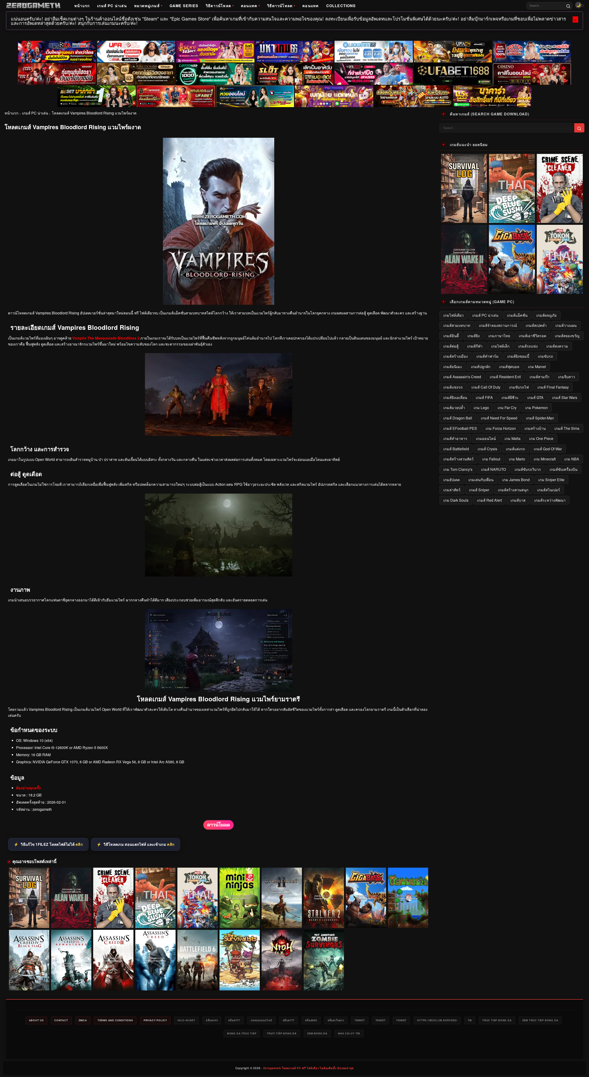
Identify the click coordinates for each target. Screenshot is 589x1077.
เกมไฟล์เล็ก (500, 346)
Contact (61, 1020)
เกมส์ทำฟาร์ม (487, 356)
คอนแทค (249, 5)
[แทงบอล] (176, 96)
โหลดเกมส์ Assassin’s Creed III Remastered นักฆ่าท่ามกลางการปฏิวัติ (71, 981)
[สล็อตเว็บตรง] (334, 96)
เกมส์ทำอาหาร (455, 438)
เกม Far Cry (507, 407)
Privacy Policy (155, 1020)
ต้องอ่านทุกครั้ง (28, 787)
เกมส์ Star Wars (564, 397)
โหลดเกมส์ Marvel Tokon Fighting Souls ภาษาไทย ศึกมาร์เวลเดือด (197, 919)
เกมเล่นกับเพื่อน (481, 479)
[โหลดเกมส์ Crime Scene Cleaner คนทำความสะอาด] (113, 898)
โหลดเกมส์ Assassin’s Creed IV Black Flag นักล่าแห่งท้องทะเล (29, 981)
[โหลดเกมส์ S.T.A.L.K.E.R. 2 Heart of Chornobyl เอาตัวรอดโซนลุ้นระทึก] (324, 898)
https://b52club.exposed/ (437, 1020)
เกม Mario (517, 459)
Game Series (184, 5)
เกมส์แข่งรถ (453, 387)
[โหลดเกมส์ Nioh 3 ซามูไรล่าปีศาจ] (282, 960)
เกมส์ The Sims (566, 428)
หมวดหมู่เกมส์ (147, 5)
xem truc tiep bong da (540, 1020)
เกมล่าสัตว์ (451, 489)
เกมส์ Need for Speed (499, 418)
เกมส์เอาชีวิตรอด (532, 335)
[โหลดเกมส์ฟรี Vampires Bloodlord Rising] (218, 434)
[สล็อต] (413, 96)
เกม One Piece (541, 438)
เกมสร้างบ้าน (535, 428)
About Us (36, 1020)
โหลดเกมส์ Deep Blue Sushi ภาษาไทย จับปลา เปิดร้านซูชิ (155, 919)
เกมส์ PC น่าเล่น (112, 5)
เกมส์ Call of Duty (485, 387)
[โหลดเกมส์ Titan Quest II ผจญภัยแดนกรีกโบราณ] (282, 898)
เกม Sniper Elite (551, 479)
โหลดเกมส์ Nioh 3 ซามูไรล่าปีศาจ (282, 984)
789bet (360, 1020)
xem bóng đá (317, 1033)
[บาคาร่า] (97, 96)
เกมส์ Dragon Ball (457, 418)
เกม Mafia (512, 438)
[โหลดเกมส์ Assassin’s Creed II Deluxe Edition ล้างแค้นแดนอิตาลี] (113, 960)
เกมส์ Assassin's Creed (462, 376)
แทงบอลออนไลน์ (261, 1020)
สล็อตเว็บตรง (336, 1020)
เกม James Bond (516, 479)
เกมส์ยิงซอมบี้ (518, 356)
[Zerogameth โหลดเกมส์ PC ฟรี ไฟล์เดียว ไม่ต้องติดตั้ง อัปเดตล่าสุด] (33, 5)
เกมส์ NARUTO (493, 469)
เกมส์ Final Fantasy (553, 387)
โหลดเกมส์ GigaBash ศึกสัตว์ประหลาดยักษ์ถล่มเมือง (366, 919)
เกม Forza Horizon (501, 428)
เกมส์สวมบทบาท (456, 325)
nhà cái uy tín (349, 1033)
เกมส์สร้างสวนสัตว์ (458, 459)
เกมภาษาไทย (499, 335)
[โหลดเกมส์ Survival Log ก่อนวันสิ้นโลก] (29, 898)
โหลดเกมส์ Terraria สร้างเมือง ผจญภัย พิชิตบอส (407, 921)
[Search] (568, 6)
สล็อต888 (311, 1020)
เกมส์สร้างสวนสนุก (513, 489)
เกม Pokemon (536, 407)
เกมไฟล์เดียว (453, 315)
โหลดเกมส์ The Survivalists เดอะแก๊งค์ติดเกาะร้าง (239, 981)
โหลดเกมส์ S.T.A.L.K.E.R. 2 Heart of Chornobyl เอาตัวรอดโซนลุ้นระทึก (323, 919)
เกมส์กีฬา (474, 346)
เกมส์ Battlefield (456, 448)
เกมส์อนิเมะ (452, 366)
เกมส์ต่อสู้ (451, 346)
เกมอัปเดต (451, 479)
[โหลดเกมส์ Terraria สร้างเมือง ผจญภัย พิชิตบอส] (408, 898)
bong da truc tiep (242, 1033)
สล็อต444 (212, 1020)
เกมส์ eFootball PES (460, 428)
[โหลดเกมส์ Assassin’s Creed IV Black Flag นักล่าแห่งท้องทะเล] (29, 960)
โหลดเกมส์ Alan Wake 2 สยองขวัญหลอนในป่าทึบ (71, 921)
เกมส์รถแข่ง (528, 346)
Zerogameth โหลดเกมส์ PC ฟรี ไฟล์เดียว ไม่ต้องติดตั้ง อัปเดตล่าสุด (308, 1068)
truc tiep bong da (497, 1020)
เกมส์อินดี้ (451, 335)
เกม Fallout (491, 459)
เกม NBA (571, 459)
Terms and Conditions (115, 1020)
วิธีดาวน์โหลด (218, 5)
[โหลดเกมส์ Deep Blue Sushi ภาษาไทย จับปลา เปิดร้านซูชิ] (155, 898)
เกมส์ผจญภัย (546, 315)
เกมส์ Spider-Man (540, 418)
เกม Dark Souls (455, 500)
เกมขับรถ (545, 356)
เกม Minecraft (545, 459)
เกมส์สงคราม (557, 346)
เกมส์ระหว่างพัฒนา (550, 500)
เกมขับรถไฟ (519, 387)
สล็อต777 (234, 1020)
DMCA (83, 1020)
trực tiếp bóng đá (282, 1033)
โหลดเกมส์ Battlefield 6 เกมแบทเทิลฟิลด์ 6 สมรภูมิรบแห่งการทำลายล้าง (197, 981)
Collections (341, 5)
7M (470, 1020)
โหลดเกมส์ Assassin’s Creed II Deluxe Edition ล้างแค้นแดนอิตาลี (113, 981)
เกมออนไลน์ (486, 438)
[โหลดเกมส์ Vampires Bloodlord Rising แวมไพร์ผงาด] (218, 828)
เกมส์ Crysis (487, 448)
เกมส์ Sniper (479, 489)
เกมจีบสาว (566, 376)
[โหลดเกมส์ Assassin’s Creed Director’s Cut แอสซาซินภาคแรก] (155, 960)
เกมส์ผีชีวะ (510, 397)
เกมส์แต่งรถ (515, 448)
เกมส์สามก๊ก (539, 376)
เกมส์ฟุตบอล (509, 366)
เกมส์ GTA (535, 397)
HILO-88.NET (186, 1020)
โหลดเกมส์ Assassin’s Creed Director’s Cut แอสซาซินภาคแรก (155, 981)
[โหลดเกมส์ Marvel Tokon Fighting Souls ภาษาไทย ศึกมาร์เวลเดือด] (197, 898)
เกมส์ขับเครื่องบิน (563, 469)
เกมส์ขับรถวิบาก (528, 469)
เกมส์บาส (518, 500)
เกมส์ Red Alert (489, 500)
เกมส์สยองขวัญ (567, 335)
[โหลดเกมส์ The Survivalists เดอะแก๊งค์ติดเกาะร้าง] (239, 960)
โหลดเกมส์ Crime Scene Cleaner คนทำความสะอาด (113, 919)
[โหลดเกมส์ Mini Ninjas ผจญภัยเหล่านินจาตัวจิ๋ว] (239, 898)
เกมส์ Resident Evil (505, 376)
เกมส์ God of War (548, 448)
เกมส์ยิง (474, 335)
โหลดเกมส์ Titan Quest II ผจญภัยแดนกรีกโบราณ (281, 921)
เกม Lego (481, 407)
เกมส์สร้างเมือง (455, 356)
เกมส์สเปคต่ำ (536, 325)
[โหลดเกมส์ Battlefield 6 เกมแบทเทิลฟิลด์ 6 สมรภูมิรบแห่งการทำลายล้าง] (197, 960)
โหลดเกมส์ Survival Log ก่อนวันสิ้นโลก (29, 921)
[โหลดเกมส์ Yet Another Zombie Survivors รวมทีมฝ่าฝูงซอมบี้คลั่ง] (324, 960)
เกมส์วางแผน (566, 325)
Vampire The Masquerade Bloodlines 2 (105, 338)
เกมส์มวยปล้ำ (454, 407)
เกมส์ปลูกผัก (481, 366)
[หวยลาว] (255, 96)
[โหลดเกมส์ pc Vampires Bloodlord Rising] (218, 575)
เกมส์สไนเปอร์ (548, 489)
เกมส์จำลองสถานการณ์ (498, 325)
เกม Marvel (537, 366)
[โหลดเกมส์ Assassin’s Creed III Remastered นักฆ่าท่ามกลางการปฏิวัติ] (71, 960)
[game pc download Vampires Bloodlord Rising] (218, 690)
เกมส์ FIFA (484, 397)
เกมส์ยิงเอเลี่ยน (455, 397)
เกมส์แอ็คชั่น (517, 315)
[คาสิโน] (532, 74)
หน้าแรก (82, 5)
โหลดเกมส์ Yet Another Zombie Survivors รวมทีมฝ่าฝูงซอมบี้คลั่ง (324, 981)
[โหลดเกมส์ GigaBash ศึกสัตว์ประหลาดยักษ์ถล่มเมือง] (366, 898)
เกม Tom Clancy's (457, 469)
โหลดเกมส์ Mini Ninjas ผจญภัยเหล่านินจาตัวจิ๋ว (239, 921)
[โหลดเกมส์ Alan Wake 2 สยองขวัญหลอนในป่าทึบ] (71, 898)
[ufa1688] (453, 74)
